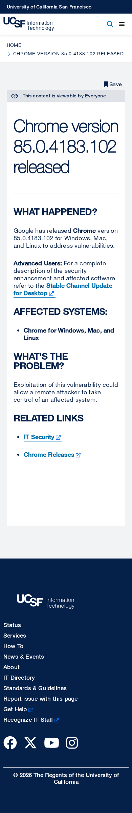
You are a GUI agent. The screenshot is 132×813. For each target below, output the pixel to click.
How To (13, 645)
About (11, 666)
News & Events (23, 656)
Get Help (15, 709)
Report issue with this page (40, 698)
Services (14, 635)
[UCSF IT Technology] (28, 24)
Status (12, 624)
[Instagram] (72, 742)
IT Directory (19, 677)
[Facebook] (10, 742)
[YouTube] (51, 742)
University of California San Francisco (49, 7)
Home (14, 45)
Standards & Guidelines (35, 688)
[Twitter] (30, 742)
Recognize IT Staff (28, 719)
